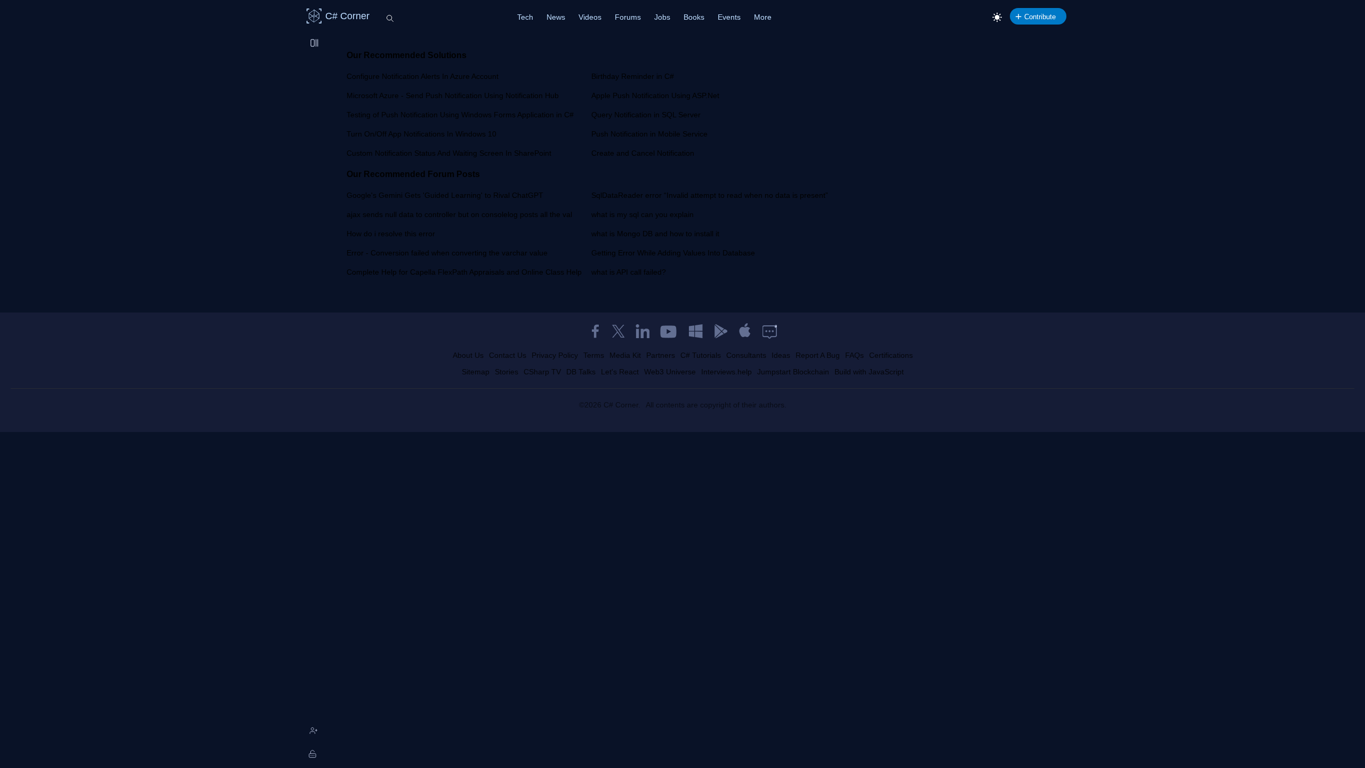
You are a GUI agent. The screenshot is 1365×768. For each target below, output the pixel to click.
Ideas (781, 355)
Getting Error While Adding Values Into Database (673, 253)
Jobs (662, 17)
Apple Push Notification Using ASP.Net (655, 95)
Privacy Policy (555, 355)
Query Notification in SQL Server (646, 114)
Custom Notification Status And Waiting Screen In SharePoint (449, 153)
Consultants (746, 355)
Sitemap (475, 371)
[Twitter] (618, 331)
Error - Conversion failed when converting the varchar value (447, 253)
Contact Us (507, 355)
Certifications (891, 355)
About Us (468, 355)
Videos (590, 17)
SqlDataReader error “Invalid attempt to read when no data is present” (709, 195)
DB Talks (581, 371)
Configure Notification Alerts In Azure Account (423, 76)
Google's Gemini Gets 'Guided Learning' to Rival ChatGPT (445, 195)
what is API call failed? (628, 272)
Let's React (620, 371)
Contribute (1040, 17)
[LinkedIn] (642, 331)
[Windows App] (696, 331)
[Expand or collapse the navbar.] (315, 43)
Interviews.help (726, 371)
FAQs (854, 355)
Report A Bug (818, 355)
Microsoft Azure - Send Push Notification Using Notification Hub (453, 95)
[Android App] (720, 331)
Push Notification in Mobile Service (649, 134)
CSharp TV (542, 371)
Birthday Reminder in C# (632, 76)
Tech (525, 17)
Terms (593, 355)
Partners (660, 355)
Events (729, 17)
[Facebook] (595, 331)
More (763, 17)
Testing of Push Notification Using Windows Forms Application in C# (460, 114)
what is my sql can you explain (642, 214)
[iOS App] (745, 331)
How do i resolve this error (391, 233)
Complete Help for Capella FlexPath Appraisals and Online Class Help (464, 272)
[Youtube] (669, 331)
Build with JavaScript (869, 371)
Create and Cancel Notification (642, 153)
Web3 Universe (670, 371)
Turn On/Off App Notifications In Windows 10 (421, 134)
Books (694, 17)
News (556, 17)
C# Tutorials (700, 355)
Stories (506, 371)
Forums (628, 17)
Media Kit (625, 355)
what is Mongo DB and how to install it (655, 233)
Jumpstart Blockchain (793, 371)
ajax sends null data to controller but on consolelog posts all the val (459, 214)
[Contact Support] (769, 331)
